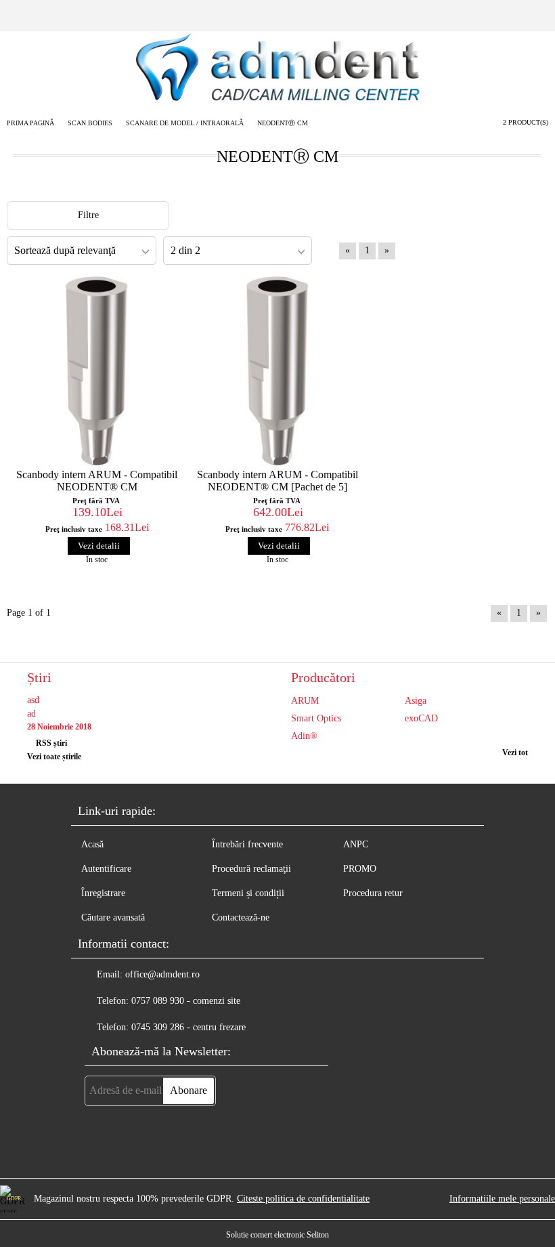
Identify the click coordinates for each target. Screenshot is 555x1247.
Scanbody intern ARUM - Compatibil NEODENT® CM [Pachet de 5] (277, 480)
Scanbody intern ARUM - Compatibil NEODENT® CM (96, 480)
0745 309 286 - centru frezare (188, 1027)
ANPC (355, 844)
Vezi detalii (99, 546)
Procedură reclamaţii (251, 869)
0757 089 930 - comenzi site (185, 1001)
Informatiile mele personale (502, 1198)
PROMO (359, 869)
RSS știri (51, 743)
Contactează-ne (240, 917)
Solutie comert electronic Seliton (277, 1235)
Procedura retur (373, 893)
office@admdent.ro (162, 974)
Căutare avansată (113, 917)
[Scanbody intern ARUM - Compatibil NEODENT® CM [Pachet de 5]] (278, 370)
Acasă (92, 844)
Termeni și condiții (248, 893)
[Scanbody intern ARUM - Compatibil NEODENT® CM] (97, 370)
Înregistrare (103, 893)
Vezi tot (515, 752)
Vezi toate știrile (54, 756)
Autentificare (106, 869)
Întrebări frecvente (247, 844)
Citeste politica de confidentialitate (303, 1198)
